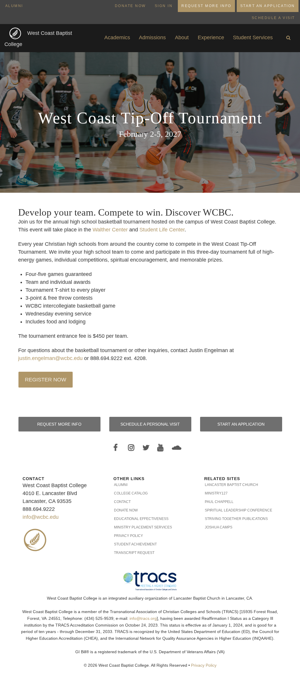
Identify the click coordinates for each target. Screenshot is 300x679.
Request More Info (206, 6)
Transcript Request (134, 553)
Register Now (45, 380)
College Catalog (131, 493)
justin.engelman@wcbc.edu (50, 358)
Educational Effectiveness (141, 519)
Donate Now (130, 6)
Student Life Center (162, 230)
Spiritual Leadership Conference (238, 510)
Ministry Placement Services (143, 527)
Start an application (241, 424)
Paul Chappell (219, 502)
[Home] (15, 33)
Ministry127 (216, 493)
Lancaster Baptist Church (231, 485)
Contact (122, 502)
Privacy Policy (128, 536)
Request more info (59, 424)
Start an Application (267, 6)
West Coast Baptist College (38, 38)
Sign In (164, 6)
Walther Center (110, 230)
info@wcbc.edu (41, 517)
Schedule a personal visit (150, 424)
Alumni (14, 6)
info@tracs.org (143, 618)
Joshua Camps (218, 527)
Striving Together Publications (236, 519)
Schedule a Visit (273, 18)
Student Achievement (135, 544)
